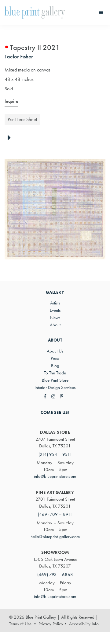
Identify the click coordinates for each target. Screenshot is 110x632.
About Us (55, 351)
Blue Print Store (55, 380)
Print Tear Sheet (22, 119)
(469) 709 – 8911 (55, 514)
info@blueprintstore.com (55, 476)
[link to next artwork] (11, 138)
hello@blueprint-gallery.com (55, 536)
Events (55, 310)
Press (55, 358)
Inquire (11, 101)
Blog (55, 366)
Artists (55, 303)
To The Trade (55, 373)
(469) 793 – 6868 (55, 574)
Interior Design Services (55, 387)
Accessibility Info (84, 624)
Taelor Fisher (19, 56)
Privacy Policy (50, 624)
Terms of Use (20, 624)
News (55, 317)
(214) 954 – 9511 (55, 454)
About (55, 325)
